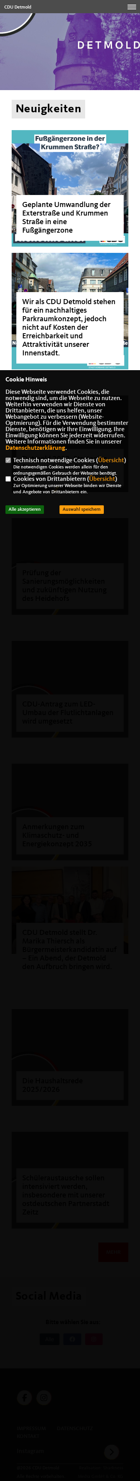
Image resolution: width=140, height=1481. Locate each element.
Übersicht (111, 461)
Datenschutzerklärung (35, 448)
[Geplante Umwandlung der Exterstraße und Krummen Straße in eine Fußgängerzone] (70, 188)
